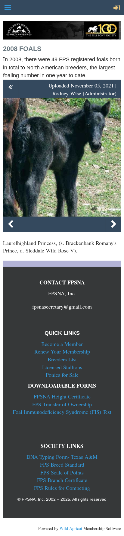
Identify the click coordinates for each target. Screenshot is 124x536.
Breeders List (62, 359)
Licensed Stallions (62, 367)
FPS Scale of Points (62, 472)
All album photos (10, 89)
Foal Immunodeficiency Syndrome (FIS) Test (62, 411)
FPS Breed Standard (62, 464)
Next (113, 224)
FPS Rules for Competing (62, 487)
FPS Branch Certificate (62, 480)
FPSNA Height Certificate (62, 396)
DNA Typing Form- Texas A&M (62, 456)
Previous (10, 224)
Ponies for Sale (62, 374)
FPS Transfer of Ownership (62, 404)
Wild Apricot (71, 528)
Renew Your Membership (62, 351)
